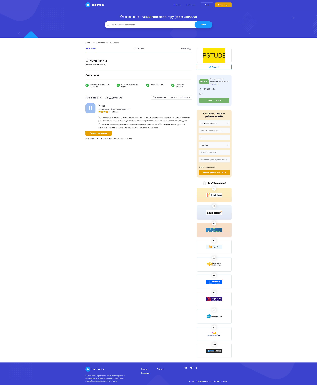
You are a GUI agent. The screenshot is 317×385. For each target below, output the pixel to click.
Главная (88, 42)
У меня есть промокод (207, 167)
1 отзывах (214, 84)
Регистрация (223, 5)
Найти (203, 25)
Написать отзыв (214, 100)
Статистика (138, 49)
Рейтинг (177, 5)
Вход (207, 5)
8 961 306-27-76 (208, 89)
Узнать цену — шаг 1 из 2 (214, 172)
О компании (90, 49)
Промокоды (186, 49)
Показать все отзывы (98, 133)
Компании (190, 5)
